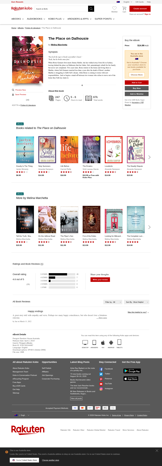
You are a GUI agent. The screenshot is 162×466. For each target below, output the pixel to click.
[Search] (91, 9)
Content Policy (142, 415)
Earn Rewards (17, 2)
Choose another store (50, 460)
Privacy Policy (129, 415)
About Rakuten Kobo (21, 368)
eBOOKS (17, 19)
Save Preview (20, 94)
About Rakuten (143, 430)
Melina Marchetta (59, 45)
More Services (128, 430)
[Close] (157, 450)
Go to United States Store (26, 460)
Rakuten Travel (114, 430)
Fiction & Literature (28, 105)
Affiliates (45, 372)
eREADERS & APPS (78, 19)
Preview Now (20, 90)
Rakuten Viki (65, 430)
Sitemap (16, 393)
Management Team (20, 372)
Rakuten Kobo (21, 8)
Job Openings (47, 375)
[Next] (149, 157)
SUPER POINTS (103, 19)
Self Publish (46, 368)
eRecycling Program (21, 379)
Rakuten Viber (78, 430)
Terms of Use (116, 415)
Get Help (16, 389)
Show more (101, 317)
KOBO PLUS (55, 19)
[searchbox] (64, 9)
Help (149, 2)
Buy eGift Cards (19, 386)
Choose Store (137, 75)
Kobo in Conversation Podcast (25, 375)
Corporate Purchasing (50, 379)
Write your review (100, 280)
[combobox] (112, 302)
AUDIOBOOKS (35, 19)
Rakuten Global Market (96, 430)
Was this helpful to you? (137, 312)
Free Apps (17, 382)
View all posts (76, 398)
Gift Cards (140, 2)
